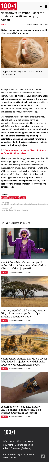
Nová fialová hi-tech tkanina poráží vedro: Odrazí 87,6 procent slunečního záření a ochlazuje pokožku (23, 265)
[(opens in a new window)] (43, 449)
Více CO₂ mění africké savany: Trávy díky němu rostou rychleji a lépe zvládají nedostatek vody (23, 313)
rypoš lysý (14, 198)
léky (23, 198)
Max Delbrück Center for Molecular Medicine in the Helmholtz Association (24, 204)
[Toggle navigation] (46, 6)
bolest (4, 198)
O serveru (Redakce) (21, 448)
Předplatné (8, 441)
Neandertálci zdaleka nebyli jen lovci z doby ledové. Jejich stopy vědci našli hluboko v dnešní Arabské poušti (24, 361)
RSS (18, 441)
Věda (4, 272)
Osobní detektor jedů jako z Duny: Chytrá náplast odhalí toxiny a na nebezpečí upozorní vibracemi (21, 409)
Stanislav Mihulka (32, 25)
